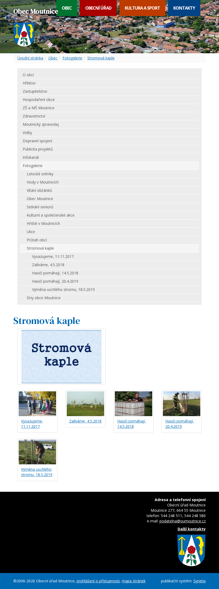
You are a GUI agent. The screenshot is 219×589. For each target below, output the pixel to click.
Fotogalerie (72, 57)
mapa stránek (134, 580)
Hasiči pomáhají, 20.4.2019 (179, 424)
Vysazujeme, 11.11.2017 (32, 424)
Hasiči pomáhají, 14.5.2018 (131, 424)
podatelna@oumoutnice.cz (182, 520)
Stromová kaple (101, 57)
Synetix (199, 580)
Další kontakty (192, 528)
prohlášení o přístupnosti (98, 580)
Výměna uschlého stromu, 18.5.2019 (36, 472)
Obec (67, 8)
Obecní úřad (98, 8)
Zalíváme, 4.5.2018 (85, 421)
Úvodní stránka (30, 57)
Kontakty (184, 8)
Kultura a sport (142, 8)
